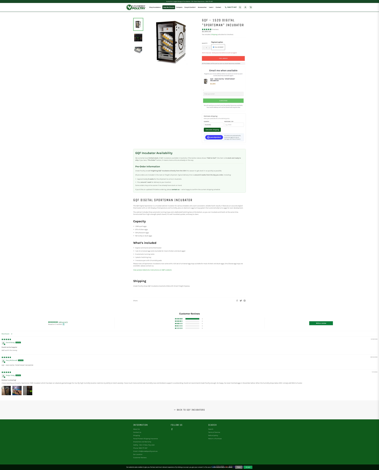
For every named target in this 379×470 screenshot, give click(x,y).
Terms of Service (214, 432)
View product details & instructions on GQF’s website (152, 270)
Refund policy (213, 435)
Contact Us (137, 432)
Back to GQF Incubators (190, 409)
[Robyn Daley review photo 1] (6, 390)
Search (210, 429)
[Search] (240, 7)
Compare (179, 7)
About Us (136, 429)
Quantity (204, 43)
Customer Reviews (140, 457)
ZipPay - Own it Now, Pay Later (144, 445)
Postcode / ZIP (228, 121)
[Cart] (251, 7)
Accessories (202, 7)
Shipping (214, 34)
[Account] (245, 7)
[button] (207, 29)
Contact (218, 7)
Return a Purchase (215, 439)
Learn (211, 7)
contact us (175, 189)
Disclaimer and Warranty (142, 442)
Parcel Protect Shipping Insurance (145, 439)
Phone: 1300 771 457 (140, 448)
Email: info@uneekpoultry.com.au (145, 451)
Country (206, 121)
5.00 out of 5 (63, 322)
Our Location (137, 454)
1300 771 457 (232, 7)
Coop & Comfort (190, 7)
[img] (6, 339)
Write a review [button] (321, 323)
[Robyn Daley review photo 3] (27, 390)
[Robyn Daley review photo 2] (17, 390)
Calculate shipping (212, 130)
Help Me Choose (168, 7)
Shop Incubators (155, 7)
